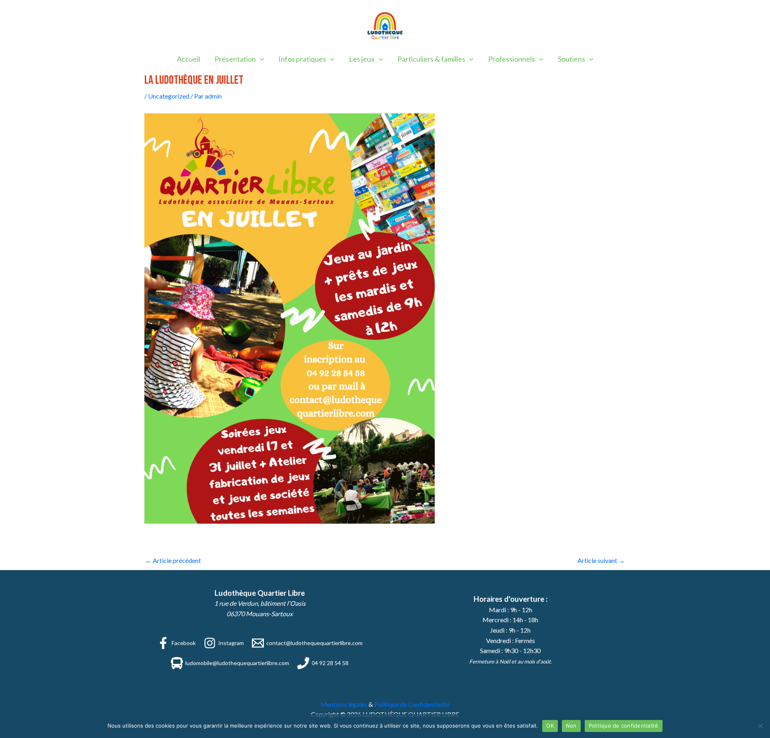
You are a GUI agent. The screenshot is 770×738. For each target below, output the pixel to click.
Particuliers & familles (431, 58)
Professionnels (511, 58)
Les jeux (362, 58)
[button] (260, 59)
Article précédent (173, 560)
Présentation (235, 58)
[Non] (760, 726)
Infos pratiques (302, 58)
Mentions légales (343, 704)
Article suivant (601, 560)
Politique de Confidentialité (412, 704)
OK (550, 725)
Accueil (188, 58)
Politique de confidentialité (624, 725)
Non (571, 725)
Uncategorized (168, 96)
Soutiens (571, 58)
